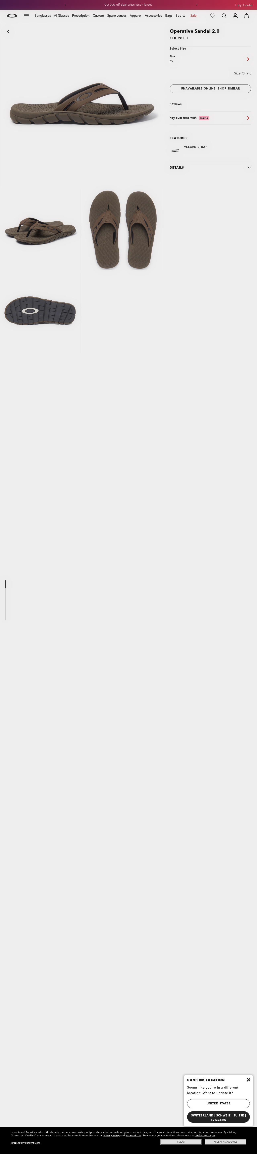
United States (218, 1103)
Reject (181, 1142)
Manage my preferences (26, 1143)
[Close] (249, 1080)
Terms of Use (133, 1135)
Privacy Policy (111, 1135)
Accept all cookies (226, 1142)
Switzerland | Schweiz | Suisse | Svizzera (218, 1118)
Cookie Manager (205, 1135)
